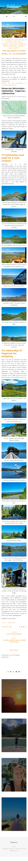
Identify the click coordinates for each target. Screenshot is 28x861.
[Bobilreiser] (14, 842)
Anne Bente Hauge (7, 626)
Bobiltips (12, 850)
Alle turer (24, 848)
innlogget (10, 655)
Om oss (16, 850)
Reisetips (16, 48)
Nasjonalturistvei (11, 622)
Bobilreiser (14, 6)
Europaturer (18, 848)
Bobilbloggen (5, 848)
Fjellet (4, 622)
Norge (15, 42)
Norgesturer (13, 44)
